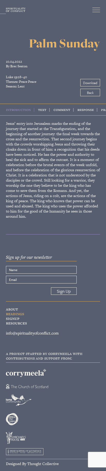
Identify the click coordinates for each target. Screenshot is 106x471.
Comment (62, 109)
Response (85, 109)
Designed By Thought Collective (32, 463)
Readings (15, 313)
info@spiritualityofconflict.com (32, 332)
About (12, 309)
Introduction (18, 109)
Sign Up (64, 291)
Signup (13, 318)
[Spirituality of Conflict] (13, 11)
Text (42, 109)
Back (90, 92)
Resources (16, 323)
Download (90, 82)
